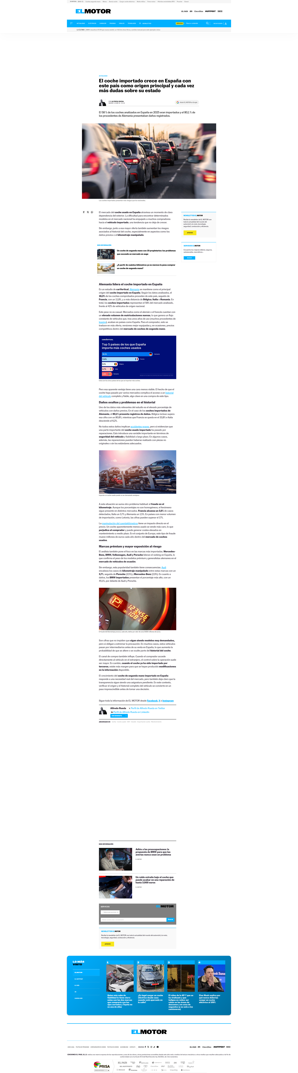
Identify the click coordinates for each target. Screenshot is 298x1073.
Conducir (103, 23)
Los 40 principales (133, 1062)
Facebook (152, 700)
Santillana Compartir (157, 1062)
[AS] (191, 11)
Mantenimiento (156, 722)
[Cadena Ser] (220, 11)
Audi (163, 567)
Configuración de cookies (98, 1047)
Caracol (190, 1062)
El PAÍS (122, 1062)
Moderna (132, 1069)
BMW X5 (81, 1)
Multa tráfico (141, 1)
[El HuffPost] (210, 11)
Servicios (179, 23)
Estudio (133, 722)
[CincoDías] (198, 11)
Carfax (114, 722)
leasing (102, 322)
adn (182, 1062)
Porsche (180, 1)
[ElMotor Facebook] (145, 1047)
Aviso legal (71, 1047)
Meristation (185, 1069)
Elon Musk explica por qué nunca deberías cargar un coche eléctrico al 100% (209, 999)
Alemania (134, 289)
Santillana (144, 1062)
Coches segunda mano (93, 1)
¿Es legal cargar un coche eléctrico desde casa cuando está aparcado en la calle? (150, 999)
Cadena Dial (163, 1066)
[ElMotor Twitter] (148, 1047)
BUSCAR (189, 258)
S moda (163, 1069)
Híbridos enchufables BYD (166, 1)
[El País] (184, 11)
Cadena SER (166, 1062)
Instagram (168, 700)
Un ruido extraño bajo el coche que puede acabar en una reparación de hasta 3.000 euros (155, 880)
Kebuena (188, 1066)
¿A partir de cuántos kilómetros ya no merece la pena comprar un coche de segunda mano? (146, 267)
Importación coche (143, 722)
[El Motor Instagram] (151, 1047)
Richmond (121, 1069)
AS (75, 992)
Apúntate (108, 944)
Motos (105, 1)
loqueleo (174, 1069)
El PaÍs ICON (154, 1069)
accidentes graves (140, 426)
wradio (145, 1066)
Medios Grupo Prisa (101, 1070)
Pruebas (113, 23)
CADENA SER (78, 998)
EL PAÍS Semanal (171, 1066)
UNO (138, 1066)
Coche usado (121, 722)
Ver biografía (117, 716)
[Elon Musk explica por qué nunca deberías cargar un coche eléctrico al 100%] (211, 991)
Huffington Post (125, 1066)
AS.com (174, 1062)
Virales (121, 23)
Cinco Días (154, 1066)
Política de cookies (113, 1047)
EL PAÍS (77, 985)
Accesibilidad (124, 1047)
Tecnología (132, 23)
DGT (128, 722)
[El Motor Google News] (157, 1047)
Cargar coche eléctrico (127, 1)
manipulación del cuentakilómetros (120, 523)
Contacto (132, 1047)
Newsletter (146, 23)
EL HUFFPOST (79, 979)
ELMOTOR (78, 972)
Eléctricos (92, 23)
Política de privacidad (82, 1047)
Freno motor (151, 1)
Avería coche (113, 1)
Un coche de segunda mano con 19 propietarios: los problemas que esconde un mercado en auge (146, 252)
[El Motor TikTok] (154, 1047)
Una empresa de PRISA (101, 1064)
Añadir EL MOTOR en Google (188, 102)
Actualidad (81, 23)
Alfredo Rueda (118, 101)
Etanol (186, 1)
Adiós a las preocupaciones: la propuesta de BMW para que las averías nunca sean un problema (153, 852)
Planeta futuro (180, 1066)
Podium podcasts (144, 1069)
